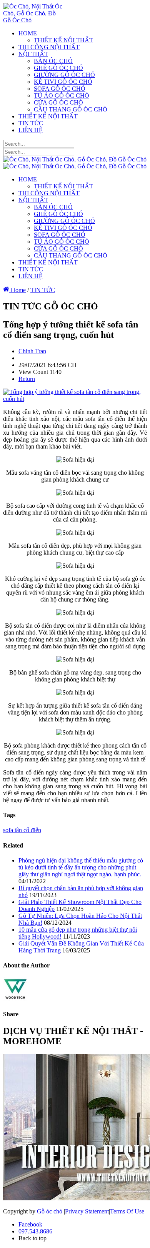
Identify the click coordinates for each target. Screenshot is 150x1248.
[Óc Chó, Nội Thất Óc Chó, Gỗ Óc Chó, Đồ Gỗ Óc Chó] (33, 20)
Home (17, 290)
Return (26, 379)
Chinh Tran (32, 351)
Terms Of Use (127, 1211)
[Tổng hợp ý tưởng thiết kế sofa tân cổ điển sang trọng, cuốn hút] (75, 399)
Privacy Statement (87, 1211)
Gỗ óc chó (49, 1211)
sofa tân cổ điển (22, 830)
